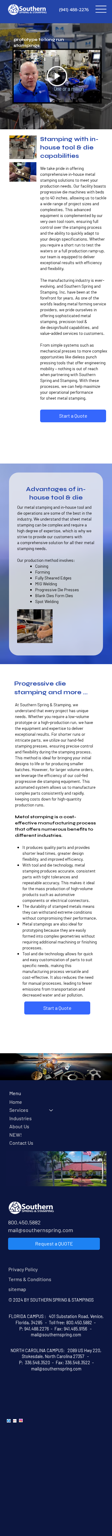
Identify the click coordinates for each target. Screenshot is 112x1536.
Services (18, 1110)
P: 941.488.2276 (34, 1328)
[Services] (51, 1110)
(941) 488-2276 (74, 10)
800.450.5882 (24, 1222)
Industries (20, 1118)
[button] (25, 151)
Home (15, 1102)
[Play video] (57, 76)
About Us (19, 1126)
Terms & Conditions (29, 1279)
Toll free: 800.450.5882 (71, 1322)
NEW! (15, 1135)
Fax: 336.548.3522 (73, 1362)
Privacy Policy (23, 1269)
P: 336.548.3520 (34, 1362)
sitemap (17, 1289)
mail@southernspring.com (40, 1230)
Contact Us (21, 1143)
